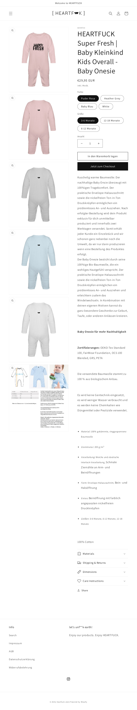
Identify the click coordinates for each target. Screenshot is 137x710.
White (105, 106)
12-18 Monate (112, 120)
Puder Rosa (88, 98)
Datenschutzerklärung (22, 659)
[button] (11, 13)
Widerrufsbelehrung (20, 667)
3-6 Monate (88, 120)
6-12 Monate (88, 128)
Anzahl (80, 136)
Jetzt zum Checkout (102, 166)
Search (13, 635)
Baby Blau (87, 106)
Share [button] (85, 590)
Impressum (15, 643)
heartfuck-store (63, 702)
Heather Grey (112, 98)
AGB (11, 651)
